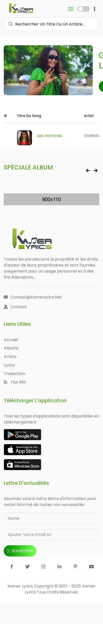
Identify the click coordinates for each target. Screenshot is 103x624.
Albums (11, 348)
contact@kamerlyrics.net (36, 297)
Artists (10, 357)
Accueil (11, 339)
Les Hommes (49, 135)
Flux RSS (18, 382)
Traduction (14, 373)
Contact (18, 307)
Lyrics (9, 365)
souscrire (23, 551)
